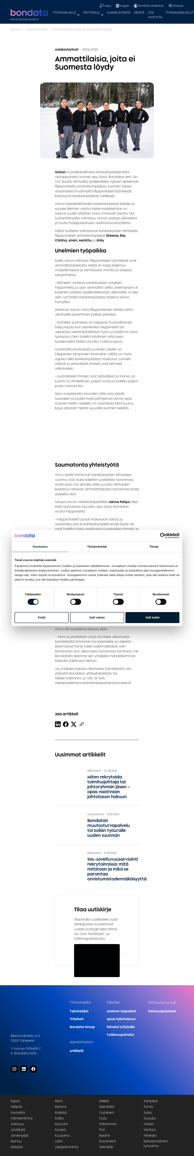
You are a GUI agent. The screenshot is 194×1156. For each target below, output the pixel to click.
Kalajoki (17, 1147)
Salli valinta (97, 617)
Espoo (15, 1101)
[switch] (75, 602)
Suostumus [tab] (40, 546)
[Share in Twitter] (74, 724)
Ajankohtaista (119, 12)
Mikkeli (104, 1101)
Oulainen (106, 1112)
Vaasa (149, 1124)
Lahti (59, 1141)
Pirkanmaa (107, 1124)
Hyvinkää (18, 1112)
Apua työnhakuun (121, 1019)
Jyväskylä (18, 1130)
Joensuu (17, 1124)
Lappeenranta (66, 1147)
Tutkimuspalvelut (120, 1034)
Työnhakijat (79, 1011)
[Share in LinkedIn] (58, 724)
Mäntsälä (106, 1107)
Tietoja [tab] (153, 546)
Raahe (104, 1135)
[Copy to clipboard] (81, 724)
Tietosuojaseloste (162, 1011)
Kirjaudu (178, 5)
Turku (148, 1112)
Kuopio (60, 1130)
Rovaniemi (107, 1141)
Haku (107, 5)
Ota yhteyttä (155, 14)
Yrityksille (91, 12)
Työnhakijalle (64, 12)
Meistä (139, 12)
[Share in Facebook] (66, 724)
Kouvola (61, 1124)
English (124, 5)
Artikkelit (77, 1051)
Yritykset (77, 1019)
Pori (102, 1130)
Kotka (59, 1118)
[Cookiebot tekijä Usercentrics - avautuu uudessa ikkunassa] (162, 535)
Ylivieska (150, 1135)
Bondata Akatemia (150, 5)
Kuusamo (62, 1135)
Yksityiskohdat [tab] (97, 546)
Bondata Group (82, 1027)
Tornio (148, 1107)
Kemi (59, 1101)
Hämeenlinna (21, 1118)
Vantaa (150, 1130)
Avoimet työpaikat (121, 1011)
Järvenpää (19, 1135)
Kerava (60, 1107)
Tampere (151, 1101)
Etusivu (16, 29)
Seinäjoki (106, 1147)
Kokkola (61, 1112)
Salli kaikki (153, 617)
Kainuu (16, 1141)
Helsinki (16, 1107)
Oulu (103, 1118)
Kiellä (41, 617)
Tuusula (150, 1118)
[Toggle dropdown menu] (78, 15)
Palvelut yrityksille (121, 1027)
